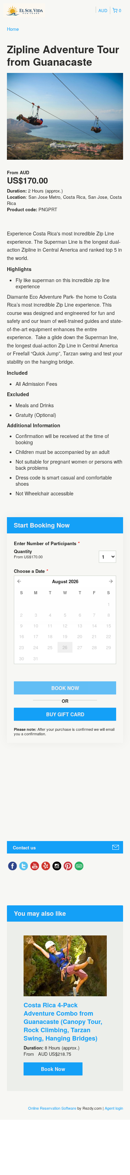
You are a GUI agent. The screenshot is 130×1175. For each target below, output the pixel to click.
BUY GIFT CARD (65, 714)
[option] (65, 1005)
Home (13, 29)
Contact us (24, 847)
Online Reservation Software (52, 1108)
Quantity (28, 553)
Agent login (114, 1108)
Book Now (53, 1068)
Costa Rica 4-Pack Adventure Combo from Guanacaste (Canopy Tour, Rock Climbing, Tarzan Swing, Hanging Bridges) (63, 1021)
